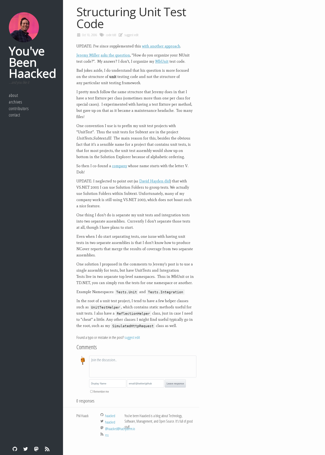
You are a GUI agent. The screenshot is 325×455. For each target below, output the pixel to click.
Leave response (175, 383)
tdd (114, 34)
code (109, 34)
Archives (15, 102)
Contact (14, 115)
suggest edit (131, 34)
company (119, 165)
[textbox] (142, 366)
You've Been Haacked (32, 62)
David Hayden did (154, 181)
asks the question (115, 55)
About (13, 95)
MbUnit (162, 61)
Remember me (101, 391)
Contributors (19, 108)
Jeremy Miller (88, 55)
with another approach (161, 46)
